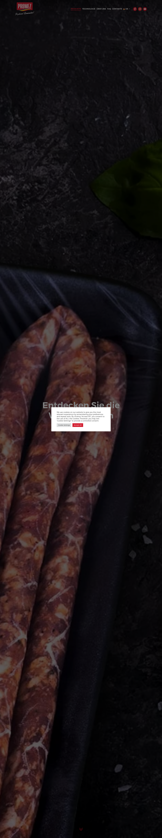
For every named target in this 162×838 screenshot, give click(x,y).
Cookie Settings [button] (64, 425)
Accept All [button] (78, 425)
